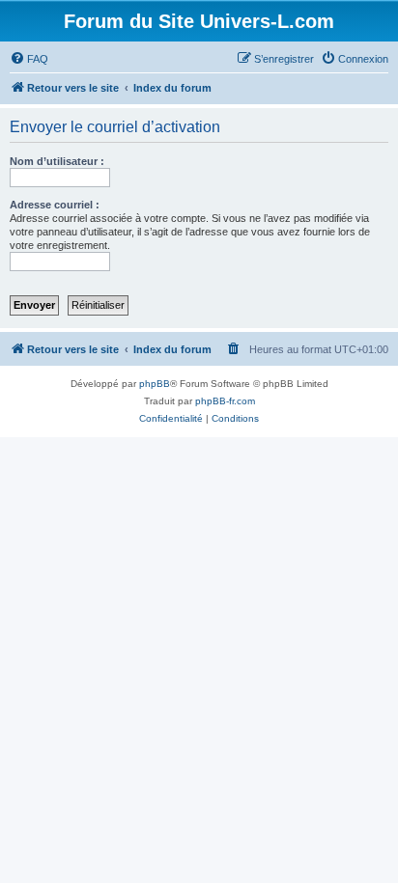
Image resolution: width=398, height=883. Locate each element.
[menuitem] (29, 58)
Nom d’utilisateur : (57, 161)
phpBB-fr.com (225, 401)
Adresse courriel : (55, 204)
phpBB (154, 383)
